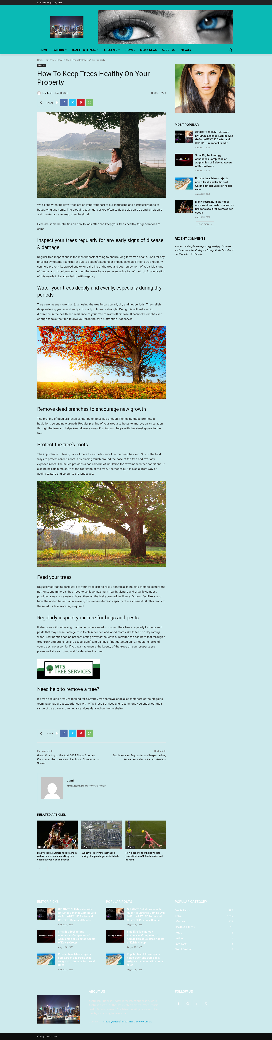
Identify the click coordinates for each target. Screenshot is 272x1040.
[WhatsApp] (89, 102)
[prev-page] (39, 868)
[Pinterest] (81, 102)
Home (40, 60)
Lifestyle (50, 60)
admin (48, 93)
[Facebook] (64, 102)
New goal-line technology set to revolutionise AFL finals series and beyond (144, 856)
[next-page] (45, 868)
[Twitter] (72, 102)
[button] (230, 49)
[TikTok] (196, 1003)
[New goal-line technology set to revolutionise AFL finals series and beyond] (145, 835)
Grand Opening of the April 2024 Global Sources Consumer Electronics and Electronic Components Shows (68, 759)
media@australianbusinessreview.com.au (127, 1021)
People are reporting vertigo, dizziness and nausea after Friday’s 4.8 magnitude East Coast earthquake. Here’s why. (204, 250)
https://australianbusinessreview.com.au (86, 785)
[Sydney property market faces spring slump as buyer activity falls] (101, 835)
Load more (203, 224)
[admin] (39, 93)
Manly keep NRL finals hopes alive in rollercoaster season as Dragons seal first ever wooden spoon (57, 856)
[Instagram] (187, 1003)
